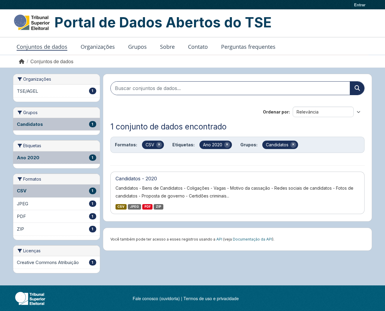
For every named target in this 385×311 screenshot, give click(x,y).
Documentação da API (252, 239)
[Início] (21, 61)
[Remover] (159, 145)
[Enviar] (357, 88)
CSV (121, 207)
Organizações (98, 46)
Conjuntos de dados (42, 46)
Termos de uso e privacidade (211, 298)
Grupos (137, 46)
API (219, 239)
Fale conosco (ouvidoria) (156, 298)
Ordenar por (276, 111)
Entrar (359, 5)
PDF (147, 207)
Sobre (167, 46)
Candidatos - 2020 (136, 179)
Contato (198, 46)
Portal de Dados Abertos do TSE (163, 22)
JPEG (134, 207)
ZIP (158, 207)
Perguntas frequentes (248, 46)
